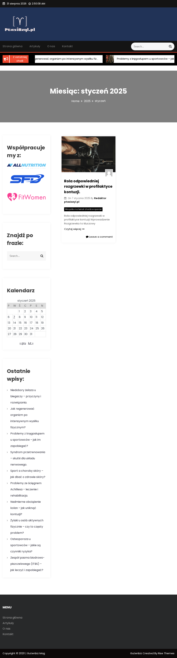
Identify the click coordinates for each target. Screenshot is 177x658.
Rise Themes (166, 653)
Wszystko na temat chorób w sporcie (83, 209)
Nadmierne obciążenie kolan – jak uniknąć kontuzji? (25, 508)
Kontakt (67, 46)
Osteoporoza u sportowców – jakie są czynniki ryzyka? (25, 545)
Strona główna (12, 46)
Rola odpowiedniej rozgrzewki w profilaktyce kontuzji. (88, 186)
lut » (30, 343)
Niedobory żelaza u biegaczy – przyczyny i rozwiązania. (25, 396)
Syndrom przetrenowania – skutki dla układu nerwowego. (27, 458)
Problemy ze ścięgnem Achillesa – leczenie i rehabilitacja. (25, 489)
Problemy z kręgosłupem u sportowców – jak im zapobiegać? (27, 440)
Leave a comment (100, 237)
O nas (51, 46)
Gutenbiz (136, 653)
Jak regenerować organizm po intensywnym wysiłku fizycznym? (59, 58)
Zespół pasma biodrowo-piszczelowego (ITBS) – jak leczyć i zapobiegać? (27, 564)
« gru (23, 343)
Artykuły (34, 46)
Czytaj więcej (72, 229)
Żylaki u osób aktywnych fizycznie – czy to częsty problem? (26, 526)
